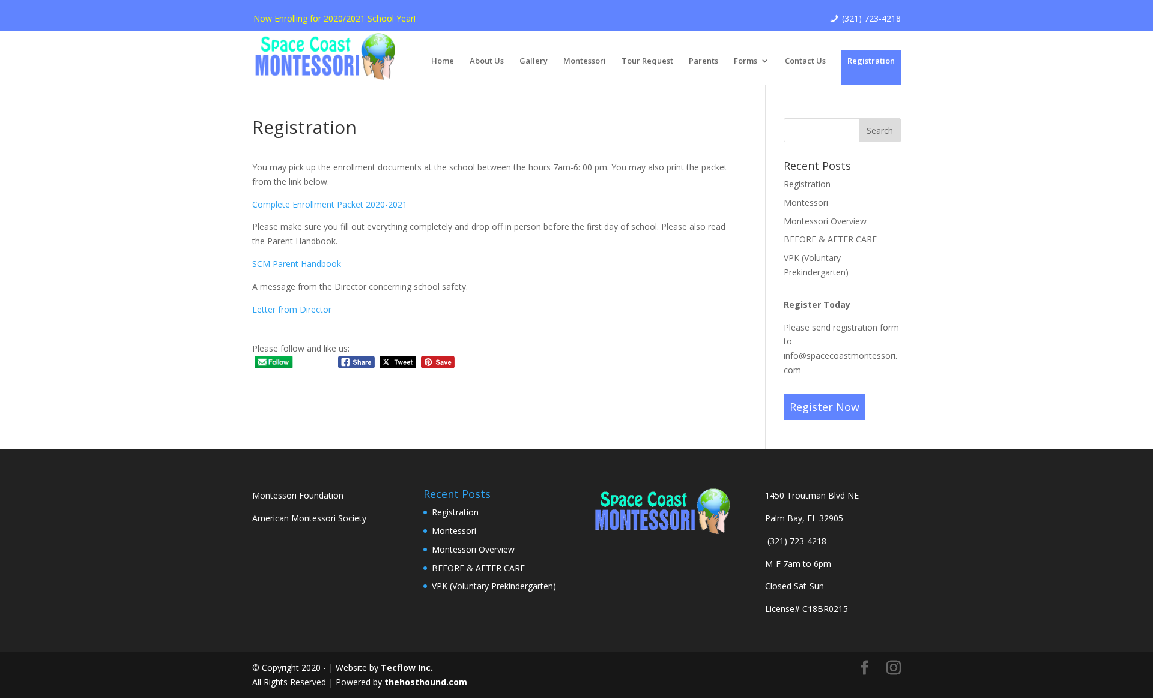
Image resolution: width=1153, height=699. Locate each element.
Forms (745, 61)
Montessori (584, 61)
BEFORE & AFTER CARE (830, 239)
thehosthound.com (425, 682)
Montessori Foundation (297, 495)
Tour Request (647, 61)
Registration (871, 60)
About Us (487, 61)
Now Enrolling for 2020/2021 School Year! (334, 18)
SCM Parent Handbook (296, 263)
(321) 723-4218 (871, 18)
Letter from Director (291, 309)
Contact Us (805, 61)
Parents (703, 61)
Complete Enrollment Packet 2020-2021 (329, 204)
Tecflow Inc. (407, 667)
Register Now (824, 407)
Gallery (533, 61)
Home (442, 61)
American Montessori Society (309, 518)
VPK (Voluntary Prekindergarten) (494, 586)
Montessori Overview (825, 221)
